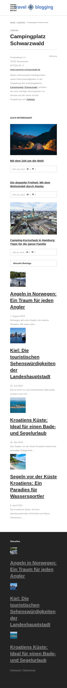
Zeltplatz (30, 99)
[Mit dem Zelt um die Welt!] (33, 139)
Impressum (15, 670)
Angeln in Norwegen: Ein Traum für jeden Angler (33, 300)
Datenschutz (29, 670)
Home (12, 22)
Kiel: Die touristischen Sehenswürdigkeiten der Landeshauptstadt (32, 363)
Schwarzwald (30, 87)
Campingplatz (17, 87)
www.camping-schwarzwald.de (25, 69)
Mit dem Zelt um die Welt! (27, 160)
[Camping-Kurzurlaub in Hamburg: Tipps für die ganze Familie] (33, 218)
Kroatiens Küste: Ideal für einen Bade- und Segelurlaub (33, 426)
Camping (21, 22)
